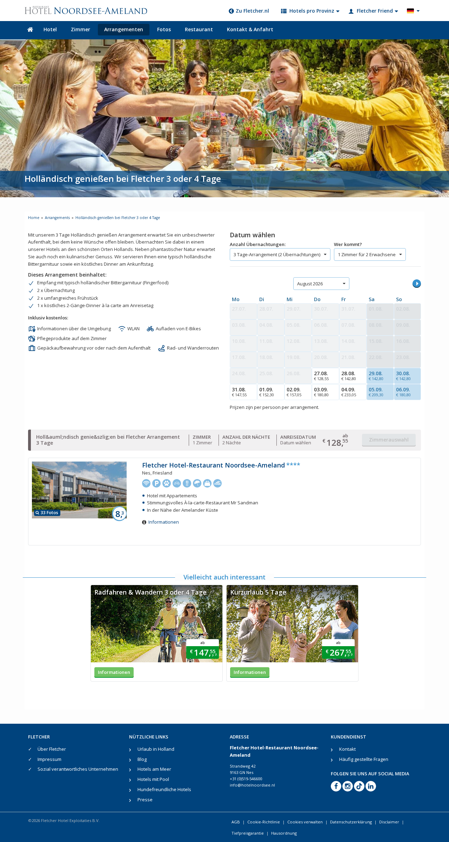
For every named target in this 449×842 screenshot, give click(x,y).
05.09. (376, 391)
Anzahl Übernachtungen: (258, 244)
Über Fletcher (52, 749)
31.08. (239, 391)
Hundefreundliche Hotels (164, 789)
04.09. (348, 391)
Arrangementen (123, 29)
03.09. (321, 391)
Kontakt (347, 749)
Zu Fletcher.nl (252, 10)
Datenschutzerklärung (351, 821)
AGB (236, 821)
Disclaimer (389, 821)
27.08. (321, 375)
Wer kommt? (348, 244)
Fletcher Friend (374, 10)
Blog (142, 759)
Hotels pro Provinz (312, 10)
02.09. (294, 391)
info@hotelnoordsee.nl (252, 785)
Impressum (49, 759)
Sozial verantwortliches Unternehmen (78, 769)
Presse (145, 799)
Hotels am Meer (154, 769)
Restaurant (199, 29)
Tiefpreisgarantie (248, 833)
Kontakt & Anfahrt (250, 29)
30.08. (403, 375)
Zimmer (80, 29)
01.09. (266, 391)
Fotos (164, 29)
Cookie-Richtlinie (263, 821)
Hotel (50, 29)
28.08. (348, 375)
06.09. (403, 391)
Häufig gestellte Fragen (363, 759)
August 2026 (310, 283)
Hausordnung (284, 833)
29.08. (376, 375)
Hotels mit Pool (153, 779)
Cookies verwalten (305, 821)
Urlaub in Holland (156, 749)
